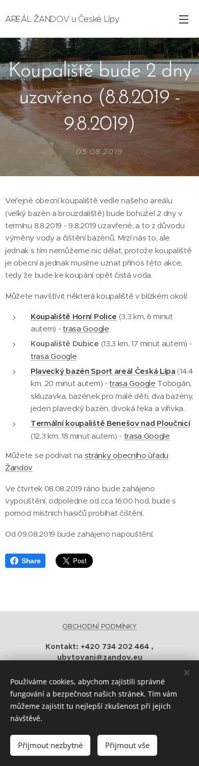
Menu (183, 19)
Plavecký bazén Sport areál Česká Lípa (103, 371)
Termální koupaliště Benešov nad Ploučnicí (110, 423)
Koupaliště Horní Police (74, 316)
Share (30, 561)
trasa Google (86, 328)
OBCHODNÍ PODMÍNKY (99, 626)
